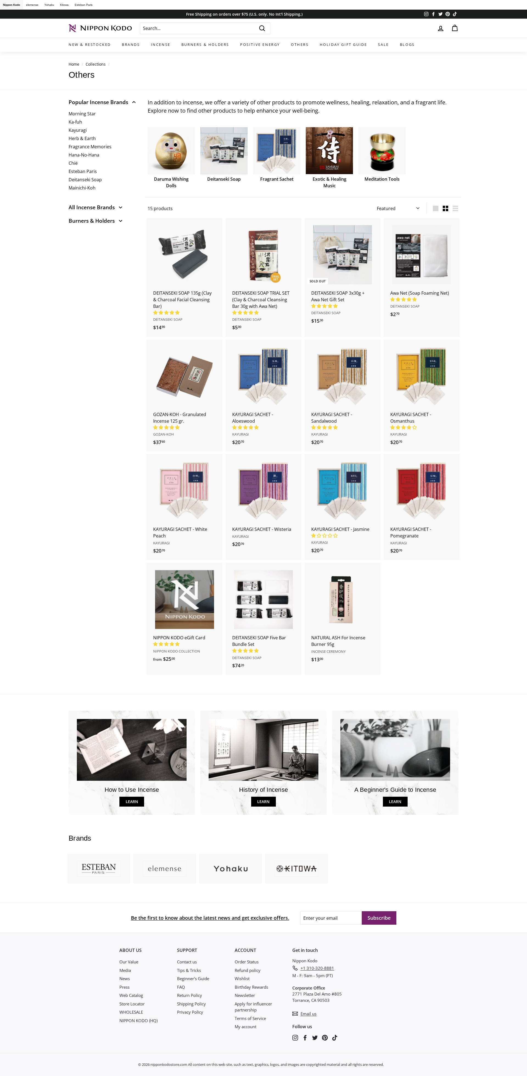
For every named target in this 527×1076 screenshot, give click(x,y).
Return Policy (189, 995)
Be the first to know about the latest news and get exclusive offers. (210, 918)
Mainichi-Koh (82, 188)
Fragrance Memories (90, 147)
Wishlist (242, 978)
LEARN (132, 801)
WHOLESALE (131, 1012)
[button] (167, 313)
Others (300, 44)
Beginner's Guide (193, 978)
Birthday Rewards (251, 987)
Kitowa (64, 4)
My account (245, 1026)
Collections (96, 64)
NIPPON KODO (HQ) (138, 1020)
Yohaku (49, 4)
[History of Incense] (263, 750)
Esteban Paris (83, 4)
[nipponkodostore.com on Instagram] (295, 1037)
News (124, 978)
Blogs (407, 44)
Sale (383, 44)
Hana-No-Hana (84, 155)
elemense (32, 4)
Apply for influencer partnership (253, 1007)
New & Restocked (90, 44)
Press (124, 987)
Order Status (247, 962)
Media (125, 970)
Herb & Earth (82, 138)
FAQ (181, 987)
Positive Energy (260, 44)
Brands (131, 44)
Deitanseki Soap (85, 180)
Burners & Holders (205, 44)
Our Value (128, 962)
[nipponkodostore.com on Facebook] (305, 1037)
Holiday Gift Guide (343, 44)
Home (74, 64)
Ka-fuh (75, 122)
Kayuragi (78, 130)
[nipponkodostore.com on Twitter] (315, 1037)
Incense (160, 44)
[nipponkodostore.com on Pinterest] (325, 1037)
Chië (73, 163)
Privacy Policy (190, 1012)
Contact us (187, 962)
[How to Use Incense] (132, 750)
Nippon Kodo (11, 4)
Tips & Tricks (189, 970)
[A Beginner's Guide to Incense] (395, 750)
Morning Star (82, 114)
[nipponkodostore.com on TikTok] (335, 1037)
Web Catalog (131, 995)
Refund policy (247, 970)
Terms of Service (250, 1018)
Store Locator (132, 1004)
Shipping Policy (191, 1004)
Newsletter (245, 995)
